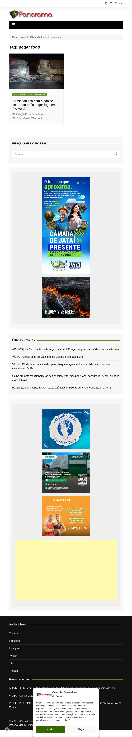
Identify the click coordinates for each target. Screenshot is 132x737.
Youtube (14, 633)
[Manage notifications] (7, 729)
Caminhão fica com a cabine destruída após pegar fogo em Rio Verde (34, 104)
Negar (81, 729)
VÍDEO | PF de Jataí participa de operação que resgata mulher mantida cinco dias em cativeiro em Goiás (61, 366)
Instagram (14, 648)
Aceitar (50, 729)
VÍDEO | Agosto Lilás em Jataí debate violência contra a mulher (48, 356)
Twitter (13, 655)
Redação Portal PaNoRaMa (29, 114)
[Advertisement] (66, 570)
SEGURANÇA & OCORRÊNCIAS (29, 94)
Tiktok (12, 663)
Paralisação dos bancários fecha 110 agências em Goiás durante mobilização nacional (61, 387)
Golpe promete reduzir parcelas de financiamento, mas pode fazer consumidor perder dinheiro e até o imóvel (65, 378)
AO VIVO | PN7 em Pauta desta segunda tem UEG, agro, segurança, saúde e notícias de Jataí (65, 349)
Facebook (14, 640)
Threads (14, 670)
